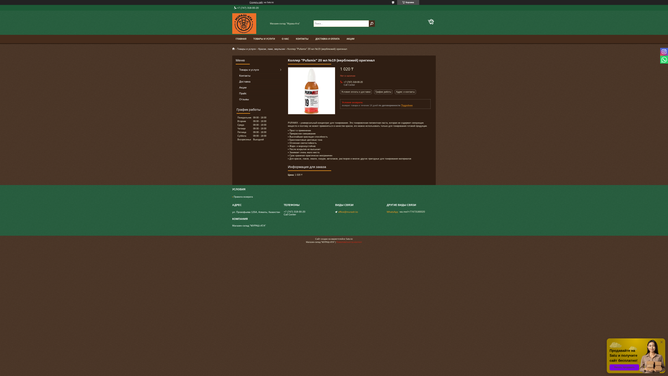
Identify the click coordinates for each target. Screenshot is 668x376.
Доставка (244, 81)
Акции (350, 39)
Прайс (243, 93)
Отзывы (244, 99)
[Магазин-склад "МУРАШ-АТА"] (249, 23)
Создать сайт (256, 2)
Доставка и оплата (327, 39)
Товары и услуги (264, 39)
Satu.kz (349, 239)
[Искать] (372, 23)
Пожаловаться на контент (349, 242)
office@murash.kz (348, 211)
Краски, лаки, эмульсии (271, 49)
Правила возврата (243, 196)
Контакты (302, 39)
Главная (241, 39)
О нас (285, 39)
